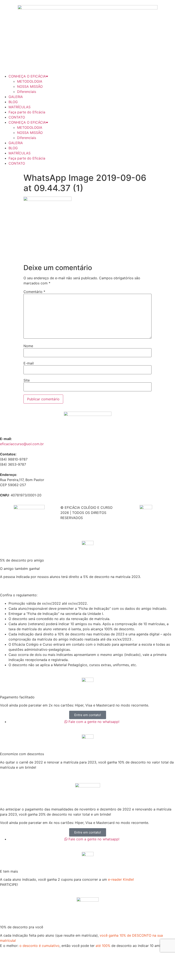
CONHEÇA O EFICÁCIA (27, 76)
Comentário (34, 291)
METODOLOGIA (29, 81)
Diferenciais (26, 91)
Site (26, 380)
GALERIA (16, 97)
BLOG (13, 102)
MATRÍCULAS (20, 107)
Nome (28, 346)
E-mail (28, 363)
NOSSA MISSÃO (30, 86)
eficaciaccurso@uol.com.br (22, 444)
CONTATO (17, 117)
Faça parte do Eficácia (27, 112)
